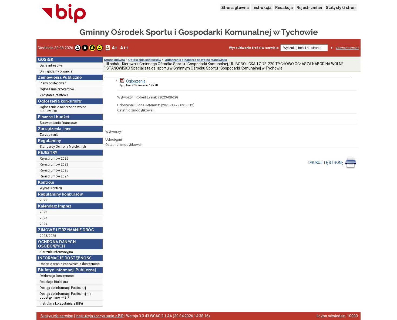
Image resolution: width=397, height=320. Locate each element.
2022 (43, 200)
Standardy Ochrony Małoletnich (63, 147)
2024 (43, 224)
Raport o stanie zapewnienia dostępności (70, 264)
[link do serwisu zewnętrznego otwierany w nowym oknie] (64, 14)
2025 (43, 218)
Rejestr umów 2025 (54, 170)
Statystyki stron (340, 7)
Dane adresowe (51, 65)
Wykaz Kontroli (51, 188)
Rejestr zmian (309, 7)
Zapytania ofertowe (54, 95)
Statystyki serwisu (57, 316)
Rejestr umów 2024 (54, 176)
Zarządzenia (49, 135)
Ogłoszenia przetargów (57, 89)
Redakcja (284, 7)
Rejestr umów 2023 (54, 164)
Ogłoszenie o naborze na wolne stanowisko (63, 109)
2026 (43, 212)
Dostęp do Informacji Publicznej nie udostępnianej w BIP (65, 295)
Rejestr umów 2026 (54, 158)
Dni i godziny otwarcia (56, 71)
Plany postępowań (53, 83)
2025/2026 (48, 236)
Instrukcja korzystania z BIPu (61, 303)
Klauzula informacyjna (56, 252)
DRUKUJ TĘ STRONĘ (326, 162)
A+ (114, 47)
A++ (124, 47)
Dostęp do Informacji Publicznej (63, 288)
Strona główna (235, 7)
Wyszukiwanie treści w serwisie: (254, 48)
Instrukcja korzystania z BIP (100, 316)
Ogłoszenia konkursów (144, 59)
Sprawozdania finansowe (58, 123)
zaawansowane (347, 48)
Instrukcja (262, 7)
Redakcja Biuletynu (54, 282)
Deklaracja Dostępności (57, 276)
